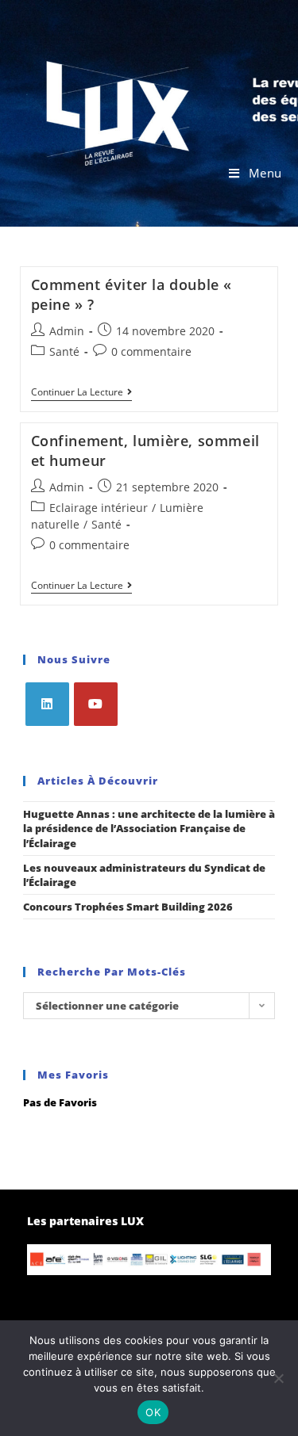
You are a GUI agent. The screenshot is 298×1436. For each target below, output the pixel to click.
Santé (64, 351)
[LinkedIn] (47, 704)
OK (153, 1412)
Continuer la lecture (81, 393)
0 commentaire (151, 351)
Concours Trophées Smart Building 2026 (128, 906)
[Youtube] (96, 704)
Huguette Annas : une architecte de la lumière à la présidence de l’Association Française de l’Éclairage (149, 828)
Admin (66, 330)
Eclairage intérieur (98, 507)
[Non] (278, 1378)
